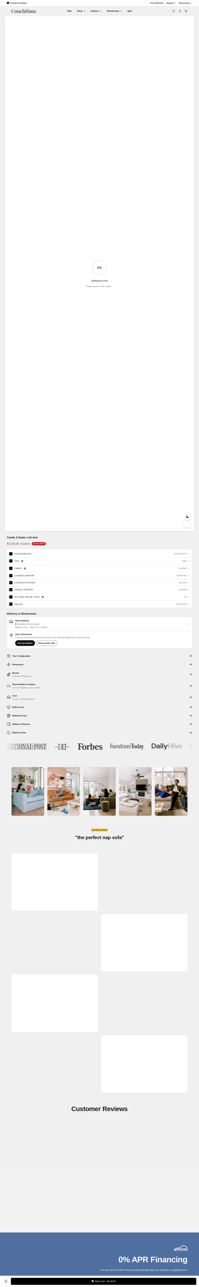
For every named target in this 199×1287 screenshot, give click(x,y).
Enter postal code (46, 643)
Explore (95, 11)
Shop (80, 11)
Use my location (25, 643)
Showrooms (113, 11)
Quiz (129, 11)
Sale (69, 11)
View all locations (26, 1222)
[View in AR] (187, 524)
